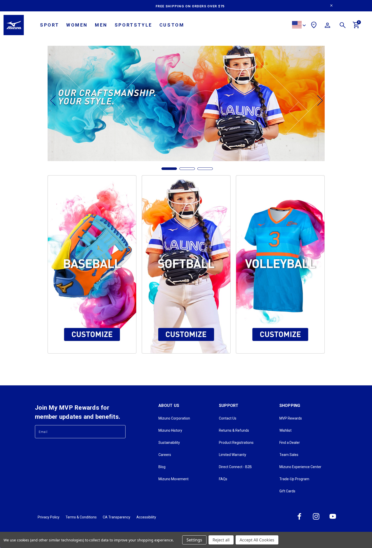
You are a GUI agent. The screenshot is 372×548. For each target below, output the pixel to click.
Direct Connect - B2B (235, 467)
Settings (194, 540)
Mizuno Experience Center (300, 467)
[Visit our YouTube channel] (332, 519)
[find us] (314, 26)
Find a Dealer (289, 443)
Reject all (221, 540)
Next (320, 100)
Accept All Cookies (257, 540)
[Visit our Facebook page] (299, 519)
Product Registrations (236, 443)
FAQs (223, 479)
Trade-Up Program (294, 479)
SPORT (49, 25)
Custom (171, 25)
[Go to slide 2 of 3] (187, 168)
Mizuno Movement (173, 479)
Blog (162, 467)
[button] (92, 264)
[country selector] (299, 25)
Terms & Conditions (81, 517)
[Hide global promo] (331, 6)
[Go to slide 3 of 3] (205, 168)
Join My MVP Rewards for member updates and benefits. (77, 412)
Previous (53, 100)
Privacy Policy (48, 517)
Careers (164, 455)
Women (77, 25)
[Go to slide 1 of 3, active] (169, 168)
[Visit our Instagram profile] (316, 519)
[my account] (327, 26)
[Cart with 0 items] (356, 27)
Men (101, 25)
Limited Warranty (232, 455)
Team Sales (288, 455)
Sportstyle (133, 25)
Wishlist (285, 430)
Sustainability (169, 443)
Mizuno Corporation (174, 418)
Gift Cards (287, 491)
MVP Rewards (290, 418)
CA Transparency (116, 517)
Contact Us (227, 418)
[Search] (342, 26)
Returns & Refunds (234, 430)
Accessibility (146, 517)
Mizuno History (170, 430)
